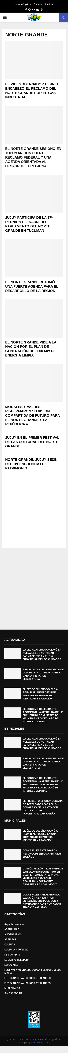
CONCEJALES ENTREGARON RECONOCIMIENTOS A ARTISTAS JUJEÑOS (42, 853)
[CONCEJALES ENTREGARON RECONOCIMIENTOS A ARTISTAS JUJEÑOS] (12, 854)
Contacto (38, 4)
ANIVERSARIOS (13, 934)
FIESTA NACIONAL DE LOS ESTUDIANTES (27, 978)
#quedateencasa (14, 924)
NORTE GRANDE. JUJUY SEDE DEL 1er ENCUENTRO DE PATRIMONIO (30, 464)
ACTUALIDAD (11, 929)
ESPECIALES (11, 964)
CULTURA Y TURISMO (16, 949)
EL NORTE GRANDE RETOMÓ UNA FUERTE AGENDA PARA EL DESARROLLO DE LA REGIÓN (31, 286)
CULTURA (9, 944)
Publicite (49, 4)
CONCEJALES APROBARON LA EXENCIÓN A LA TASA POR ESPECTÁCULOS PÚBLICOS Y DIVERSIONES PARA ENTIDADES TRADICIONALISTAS (42, 901)
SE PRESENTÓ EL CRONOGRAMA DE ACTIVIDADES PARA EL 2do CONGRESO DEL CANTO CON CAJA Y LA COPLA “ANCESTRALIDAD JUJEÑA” (42, 807)
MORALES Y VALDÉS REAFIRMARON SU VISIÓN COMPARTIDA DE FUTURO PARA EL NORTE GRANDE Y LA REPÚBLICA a (32, 415)
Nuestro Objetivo (23, 4)
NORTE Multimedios (40, 1042)
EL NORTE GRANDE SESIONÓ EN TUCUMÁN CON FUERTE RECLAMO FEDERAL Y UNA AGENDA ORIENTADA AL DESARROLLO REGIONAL (33, 157)
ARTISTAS (10, 939)
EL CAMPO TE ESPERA (16, 959)
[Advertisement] (34, 511)
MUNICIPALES (12, 988)
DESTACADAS (12, 954)
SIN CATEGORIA (13, 993)
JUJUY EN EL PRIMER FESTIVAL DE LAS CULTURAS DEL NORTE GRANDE (32, 442)
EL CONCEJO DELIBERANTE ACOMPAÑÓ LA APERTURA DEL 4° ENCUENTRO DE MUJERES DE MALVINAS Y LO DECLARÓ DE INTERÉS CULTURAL (43, 715)
